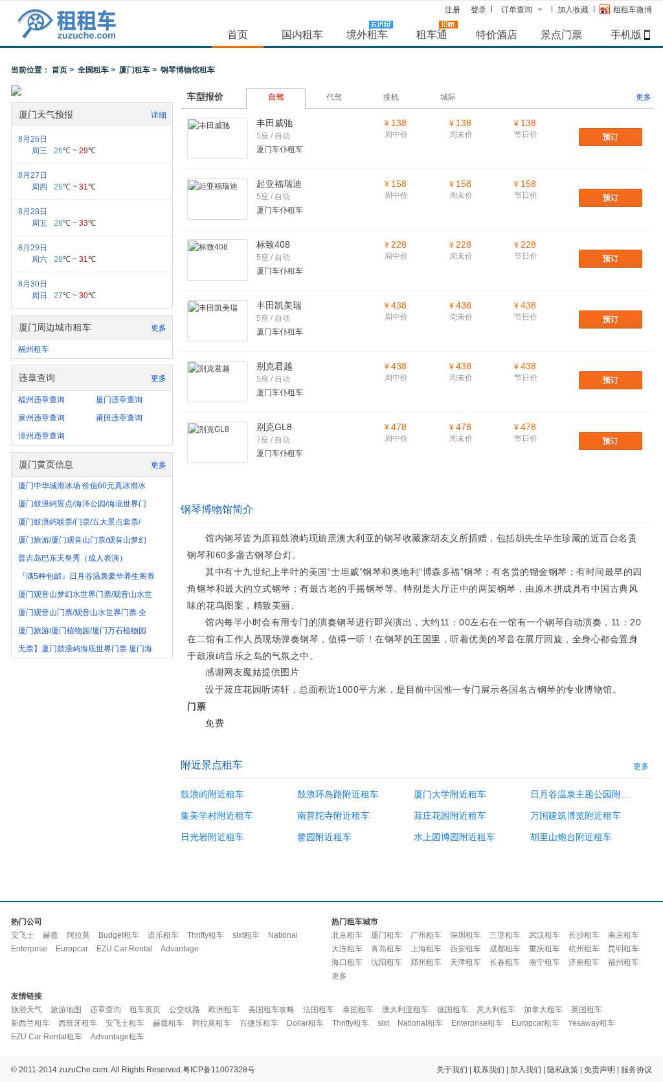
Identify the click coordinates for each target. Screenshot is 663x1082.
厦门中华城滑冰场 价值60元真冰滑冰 (82, 485)
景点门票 (561, 34)
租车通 (431, 34)
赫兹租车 (168, 1023)
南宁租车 (544, 962)
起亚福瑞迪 (279, 184)
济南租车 (584, 962)
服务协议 (636, 1069)
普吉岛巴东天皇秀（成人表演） (72, 558)
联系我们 (488, 1069)
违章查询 (105, 1009)
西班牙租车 (77, 1023)
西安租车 (465, 948)
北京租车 (347, 935)
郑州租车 (426, 962)
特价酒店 (496, 34)
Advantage (180, 948)
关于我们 (451, 1069)
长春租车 (505, 962)
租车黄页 (145, 1009)
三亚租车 (505, 935)
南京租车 (623, 935)
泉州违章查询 (41, 417)
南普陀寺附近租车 (333, 815)
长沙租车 (584, 935)
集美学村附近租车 (217, 815)
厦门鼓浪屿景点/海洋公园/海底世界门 (82, 503)
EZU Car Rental (124, 948)
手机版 (626, 34)
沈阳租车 (386, 962)
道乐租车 (163, 935)
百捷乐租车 (259, 1023)
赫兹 (50, 935)
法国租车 (318, 1009)
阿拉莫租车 (211, 1023)
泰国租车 (358, 1009)
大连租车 (347, 948)
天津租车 (465, 962)
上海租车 (426, 948)
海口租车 (347, 962)
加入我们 (525, 1069)
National (283, 935)
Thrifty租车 (205, 935)
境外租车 (367, 34)
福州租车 (33, 349)
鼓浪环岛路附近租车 (338, 794)
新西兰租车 (30, 1023)
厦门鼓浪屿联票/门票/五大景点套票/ (79, 521)
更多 (158, 327)
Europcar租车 (535, 1023)
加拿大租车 (543, 1009)
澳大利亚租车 (405, 1009)
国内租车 (302, 34)
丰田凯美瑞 (279, 305)
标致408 (273, 244)
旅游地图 (66, 1009)
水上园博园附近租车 (454, 837)
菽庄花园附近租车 (450, 815)
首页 (237, 34)
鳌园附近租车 (324, 837)
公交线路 (184, 1009)
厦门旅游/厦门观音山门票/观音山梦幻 (82, 540)
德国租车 (452, 1009)
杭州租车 (584, 948)
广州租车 (426, 935)
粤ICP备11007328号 (219, 1069)
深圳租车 (465, 935)
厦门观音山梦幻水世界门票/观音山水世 (85, 594)
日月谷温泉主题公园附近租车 (589, 794)
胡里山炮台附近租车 (571, 837)
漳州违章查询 (41, 435)
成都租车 (505, 948)
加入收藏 (573, 9)
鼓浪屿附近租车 (212, 794)
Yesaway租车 (591, 1023)
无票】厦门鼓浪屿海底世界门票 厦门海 (85, 648)
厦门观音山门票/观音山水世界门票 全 (82, 612)
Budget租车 (118, 935)
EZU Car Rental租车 (46, 1036)
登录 (478, 9)
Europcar (72, 948)
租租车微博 (632, 9)
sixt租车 (246, 935)
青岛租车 (386, 948)
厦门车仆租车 (279, 149)
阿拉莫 (78, 935)
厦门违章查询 (119, 399)
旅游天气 (26, 1009)
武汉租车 (544, 935)
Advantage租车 (117, 1036)
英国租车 (586, 1009)
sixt (383, 1023)
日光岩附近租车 (212, 837)
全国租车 (93, 69)
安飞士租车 (125, 1023)
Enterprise (29, 948)
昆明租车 (623, 948)
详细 (158, 115)
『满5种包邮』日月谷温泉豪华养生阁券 (86, 576)
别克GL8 (274, 427)
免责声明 (599, 1069)
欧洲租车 (224, 1009)
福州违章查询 (41, 399)
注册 (452, 9)
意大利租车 (496, 1009)
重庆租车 (544, 948)
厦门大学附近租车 (450, 794)
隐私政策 (562, 1069)
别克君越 (274, 366)
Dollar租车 (305, 1023)
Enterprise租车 (477, 1023)
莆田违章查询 (119, 417)
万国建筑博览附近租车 (575, 815)
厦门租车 (134, 69)
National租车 (420, 1023)
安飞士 (22, 935)
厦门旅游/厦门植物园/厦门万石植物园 (82, 630)
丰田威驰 (274, 123)
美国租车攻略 (271, 1009)
